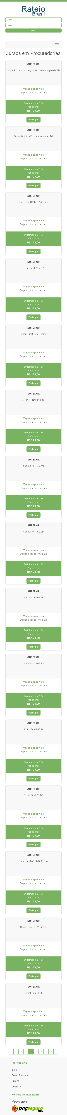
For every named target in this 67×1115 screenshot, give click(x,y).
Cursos (15, 1081)
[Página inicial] (33, 10)
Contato (16, 1086)
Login (33, 30)
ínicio (14, 1070)
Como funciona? (21, 1075)
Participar (34, 119)
